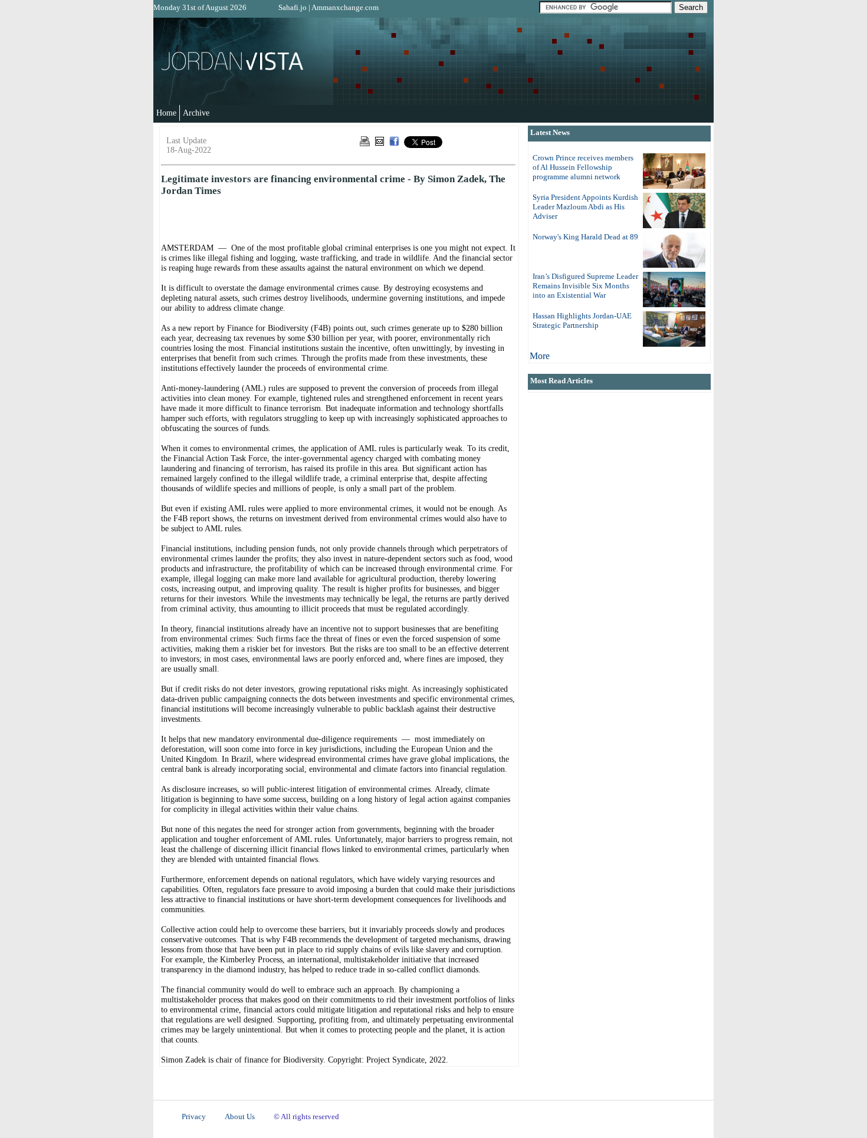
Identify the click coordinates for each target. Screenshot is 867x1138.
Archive (196, 112)
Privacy (194, 1117)
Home (166, 112)
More (540, 356)
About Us (240, 1117)
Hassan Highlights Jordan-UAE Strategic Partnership (582, 320)
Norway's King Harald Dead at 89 (585, 236)
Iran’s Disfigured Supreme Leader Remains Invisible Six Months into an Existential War (585, 286)
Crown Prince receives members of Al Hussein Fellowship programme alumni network (583, 167)
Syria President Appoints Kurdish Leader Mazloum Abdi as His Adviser (585, 207)
